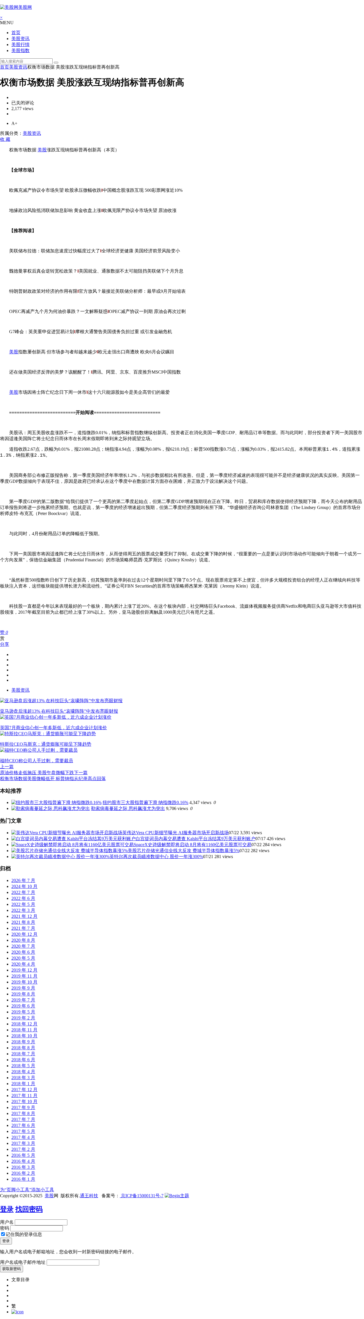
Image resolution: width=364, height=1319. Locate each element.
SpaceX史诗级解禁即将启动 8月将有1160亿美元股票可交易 (192, 844)
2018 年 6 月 (23, 1059)
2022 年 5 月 (23, 904)
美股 (42, 149)
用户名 (7, 1222)
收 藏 (5, 139)
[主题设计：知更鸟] (177, 1195)
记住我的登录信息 (24, 1234)
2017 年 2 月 (23, 1149)
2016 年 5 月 (23, 1155)
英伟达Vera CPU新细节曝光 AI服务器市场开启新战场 (175, 832)
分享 (4, 644)
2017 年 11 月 (24, 1095)
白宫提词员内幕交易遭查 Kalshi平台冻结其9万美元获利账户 (195, 838)
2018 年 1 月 (23, 1083)
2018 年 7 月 (23, 1053)
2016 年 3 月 (23, 1167)
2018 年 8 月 (23, 1047)
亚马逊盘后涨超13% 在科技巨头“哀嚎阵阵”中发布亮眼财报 (59, 711)
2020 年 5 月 (23, 958)
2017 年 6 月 (23, 1125)
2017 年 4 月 (23, 1137)
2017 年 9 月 (23, 1107)
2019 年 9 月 (23, 988)
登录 (7, 1209)
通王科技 (89, 1195)
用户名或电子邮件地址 (23, 1262)
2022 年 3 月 (23, 910)
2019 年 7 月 (23, 1000)
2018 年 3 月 (23, 1077)
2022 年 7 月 (23, 892)
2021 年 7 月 (23, 928)
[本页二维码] (17, 1311)
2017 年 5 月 (23, 1131)
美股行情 (20, 44)
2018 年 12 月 (24, 1023)
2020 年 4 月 (23, 964)
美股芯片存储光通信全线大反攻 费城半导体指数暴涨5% (183, 850)
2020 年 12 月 (24, 934)
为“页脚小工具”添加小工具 (27, 1189)
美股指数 (20, 50)
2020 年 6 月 (23, 952)
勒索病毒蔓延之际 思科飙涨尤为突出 (128, 808)
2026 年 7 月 (23, 880)
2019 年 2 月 (23, 1017)
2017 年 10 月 (24, 1101)
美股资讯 (20, 38)
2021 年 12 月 (24, 916)
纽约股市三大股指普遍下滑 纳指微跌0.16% (145, 802)
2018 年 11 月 (24, 1029)
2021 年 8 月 (23, 922)
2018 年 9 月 (23, 1041)
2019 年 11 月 (24, 976)
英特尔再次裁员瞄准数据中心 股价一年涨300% (156, 856)
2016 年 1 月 (23, 1179)
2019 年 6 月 (23, 1005)
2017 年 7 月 (23, 1119)
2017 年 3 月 (23, 1143)
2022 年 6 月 (23, 898)
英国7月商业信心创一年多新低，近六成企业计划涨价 (53, 727)
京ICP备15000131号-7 (142, 1195)
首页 (15, 32)
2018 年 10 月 (24, 1035)
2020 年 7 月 (23, 946)
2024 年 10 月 (24, 886)
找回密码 (29, 1209)
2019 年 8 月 (23, 994)
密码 (4, 1228)
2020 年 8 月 (23, 940)
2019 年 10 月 (24, 982)
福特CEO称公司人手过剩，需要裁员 (36, 760)
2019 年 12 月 (24, 970)
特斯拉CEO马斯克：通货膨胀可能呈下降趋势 (45, 744)
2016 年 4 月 (23, 1161)
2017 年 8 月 (23, 1113)
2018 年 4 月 (23, 1071)
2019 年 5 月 (23, 1011)
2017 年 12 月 (24, 1089)
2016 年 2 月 (23, 1173)
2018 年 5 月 (23, 1065)
